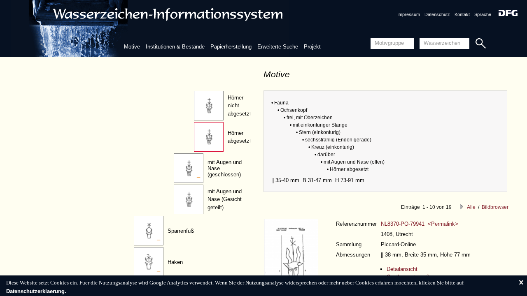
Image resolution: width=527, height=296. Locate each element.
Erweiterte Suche (277, 47)
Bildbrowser (495, 207)
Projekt (312, 47)
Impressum (408, 14)
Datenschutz (437, 14)
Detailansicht (402, 269)
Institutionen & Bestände (175, 47)
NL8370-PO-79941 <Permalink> (419, 224)
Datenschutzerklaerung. (36, 291)
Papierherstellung (231, 47)
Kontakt (462, 14)
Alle (471, 207)
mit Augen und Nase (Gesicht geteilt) (225, 199)
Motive (132, 47)
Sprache (482, 14)
